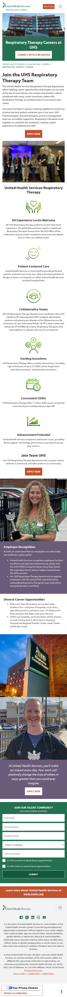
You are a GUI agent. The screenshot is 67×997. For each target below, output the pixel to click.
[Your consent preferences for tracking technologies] (62, 992)
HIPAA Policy (48, 973)
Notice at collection (15, 993)
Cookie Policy (34, 973)
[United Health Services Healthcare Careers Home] (16, 907)
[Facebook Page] (22, 918)
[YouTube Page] (45, 918)
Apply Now (33, 133)
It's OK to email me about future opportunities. (30, 860)
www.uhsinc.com (34, 970)
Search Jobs (49, 6)
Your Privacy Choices (25, 987)
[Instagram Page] (39, 918)
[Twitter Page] (27, 918)
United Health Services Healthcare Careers (25, 64)
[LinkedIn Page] (33, 918)
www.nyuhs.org (34, 894)
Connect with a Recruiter (33, 54)
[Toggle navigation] (60, 6)
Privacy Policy (19, 973)
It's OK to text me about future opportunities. (29, 866)
